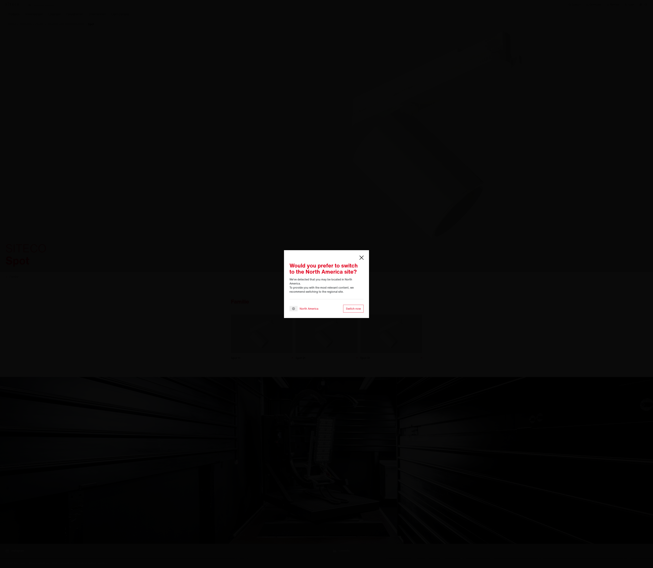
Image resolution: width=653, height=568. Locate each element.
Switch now (353, 309)
